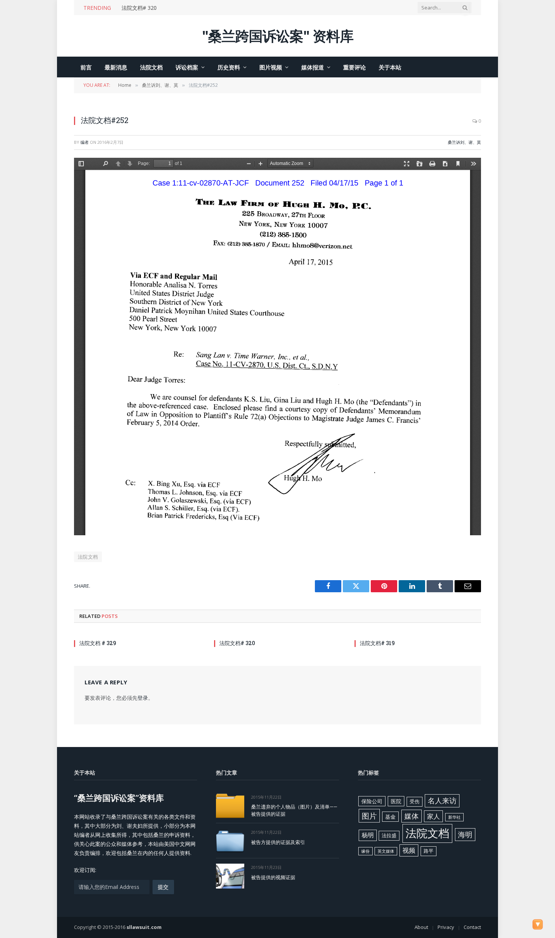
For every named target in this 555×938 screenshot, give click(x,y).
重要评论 (354, 67)
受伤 (414, 801)
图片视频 (270, 67)
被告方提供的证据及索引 (278, 842)
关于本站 (390, 67)
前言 (86, 67)
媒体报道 (312, 67)
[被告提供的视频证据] (230, 876)
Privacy (446, 927)
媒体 (411, 816)
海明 (465, 834)
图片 (369, 815)
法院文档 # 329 (97, 643)
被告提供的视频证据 (273, 877)
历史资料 (228, 67)
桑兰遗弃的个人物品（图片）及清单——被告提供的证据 (294, 810)
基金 (390, 816)
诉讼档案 (187, 67)
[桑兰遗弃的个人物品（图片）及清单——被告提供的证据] (230, 805)
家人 (433, 816)
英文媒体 (386, 851)
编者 (84, 142)
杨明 (368, 835)
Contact (472, 927)
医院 (396, 801)
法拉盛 (389, 835)
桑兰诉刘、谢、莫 (464, 142)
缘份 (365, 851)
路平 (428, 850)
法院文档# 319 (377, 643)
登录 (142, 697)
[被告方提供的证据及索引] (230, 841)
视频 (408, 850)
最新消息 (116, 67)
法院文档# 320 (139, 8)
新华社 (454, 817)
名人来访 (442, 800)
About (421, 927)
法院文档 (151, 67)
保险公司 (371, 801)
